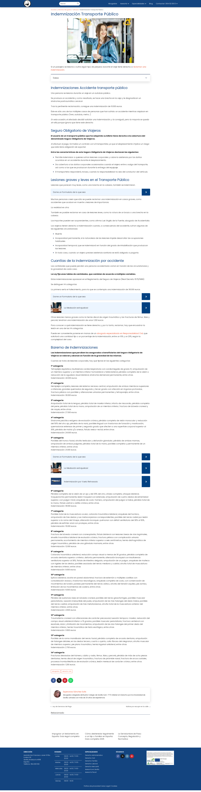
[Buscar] (78, 3)
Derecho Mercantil (92, 766)
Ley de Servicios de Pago (62, 706)
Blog (151, 3)
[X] (59, 680)
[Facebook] (53, 680)
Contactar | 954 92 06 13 (166, 3)
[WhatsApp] (70, 680)
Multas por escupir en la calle (137, 706)
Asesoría (123, 3)
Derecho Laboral (91, 764)
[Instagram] (127, 756)
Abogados (112, 3)
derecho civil (66, 671)
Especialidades (138, 3)
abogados (55, 671)
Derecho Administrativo (94, 755)
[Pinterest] (64, 680)
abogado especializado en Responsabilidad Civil (120, 333)
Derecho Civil (90, 758)
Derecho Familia (91, 761)
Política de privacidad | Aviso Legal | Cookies (100, 786)
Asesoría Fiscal (90, 772)
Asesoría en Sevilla (92, 769)
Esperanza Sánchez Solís (74, 691)
